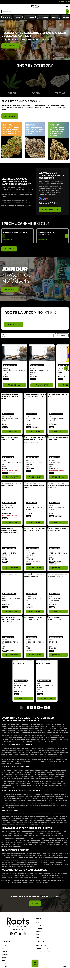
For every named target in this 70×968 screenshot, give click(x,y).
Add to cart (15, 425)
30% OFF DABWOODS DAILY (15, 232)
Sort (64, 966)
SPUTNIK (52, 500)
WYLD (27, 457)
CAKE (4, 591)
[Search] (67, 11)
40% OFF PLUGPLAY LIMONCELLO (46, 233)
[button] (67, 6)
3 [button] (31, 748)
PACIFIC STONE (7, 457)
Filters (5, 966)
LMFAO (51, 457)
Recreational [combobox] (60, 335)
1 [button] (24, 748)
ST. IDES (28, 637)
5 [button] (38, 748)
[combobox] (33, 11)
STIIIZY (28, 591)
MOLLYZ (5, 408)
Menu (56, 333)
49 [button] (45, 748)
